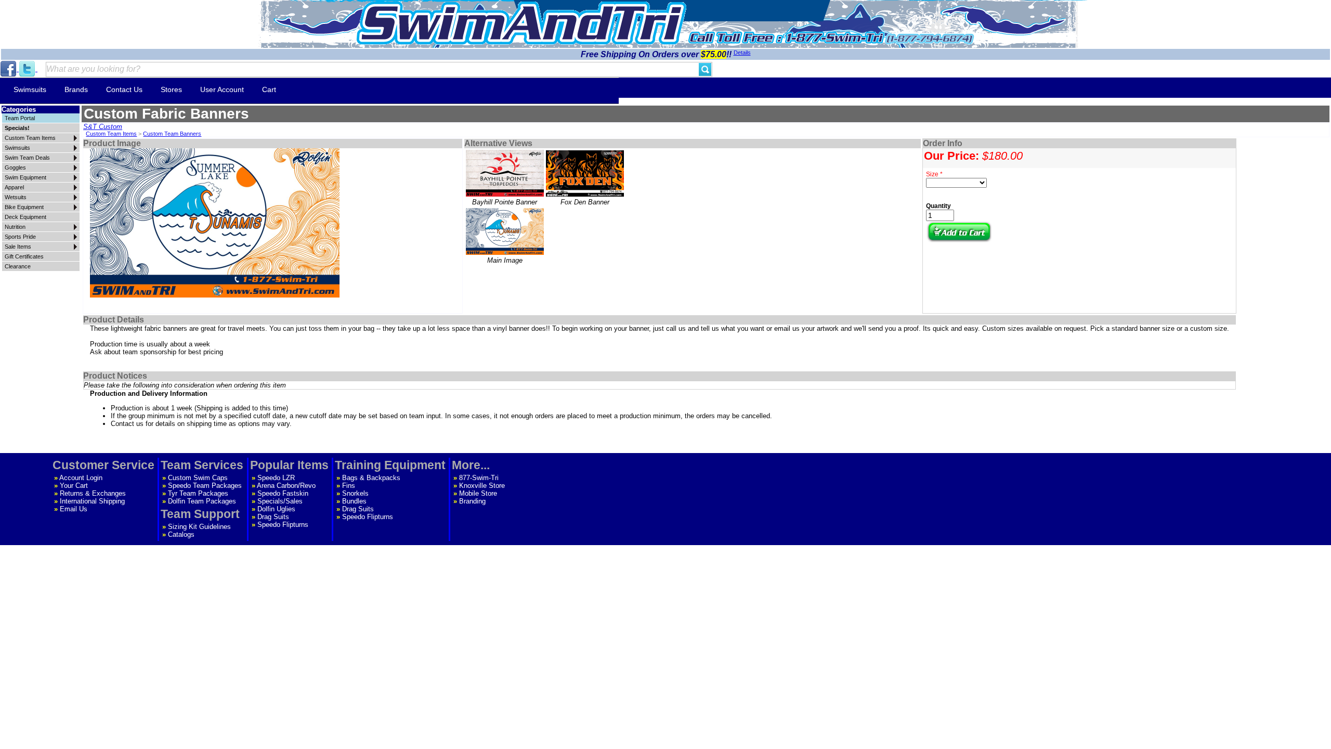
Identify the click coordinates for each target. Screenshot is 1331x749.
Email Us (73, 509)
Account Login (80, 478)
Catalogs (181, 534)
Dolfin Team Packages (202, 501)
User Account (222, 89)
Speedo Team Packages (205, 485)
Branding (472, 501)
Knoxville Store (482, 485)
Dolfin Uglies (276, 509)
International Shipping (92, 501)
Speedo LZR (276, 478)
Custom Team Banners (172, 134)
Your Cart (74, 485)
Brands (76, 89)
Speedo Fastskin (282, 493)
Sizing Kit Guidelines (199, 527)
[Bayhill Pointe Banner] (505, 173)
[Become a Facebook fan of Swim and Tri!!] (9, 69)
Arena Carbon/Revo (286, 485)
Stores (171, 89)
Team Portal (20, 118)
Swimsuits (30, 89)
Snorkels (355, 493)
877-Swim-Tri (479, 478)
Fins (348, 485)
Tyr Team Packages (198, 493)
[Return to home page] (521, 23)
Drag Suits (273, 517)
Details (742, 52)
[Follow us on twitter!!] (28, 69)
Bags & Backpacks (371, 478)
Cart (269, 89)
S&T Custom (102, 127)
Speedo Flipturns (282, 524)
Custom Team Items (111, 134)
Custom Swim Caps (198, 478)
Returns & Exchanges (93, 493)
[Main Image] (505, 231)
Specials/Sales (280, 501)
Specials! (17, 128)
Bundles (354, 501)
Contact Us (124, 89)
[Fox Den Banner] (585, 173)
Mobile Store (478, 493)
